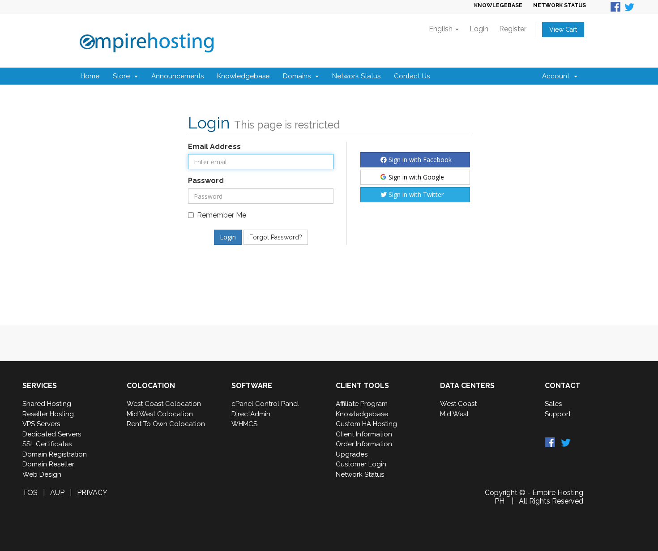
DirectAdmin (250, 414)
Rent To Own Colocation (166, 424)
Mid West (454, 414)
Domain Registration (54, 454)
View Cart (563, 29)
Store (123, 76)
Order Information (364, 444)
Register (512, 29)
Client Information (364, 434)
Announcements (177, 76)
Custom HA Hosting (366, 424)
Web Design (41, 474)
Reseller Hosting (48, 414)
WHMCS (244, 424)
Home (90, 76)
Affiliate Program (362, 404)
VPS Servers (41, 424)
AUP (57, 492)
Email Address (214, 146)
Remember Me (221, 215)
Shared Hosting (46, 404)
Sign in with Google (415, 177)
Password (206, 180)
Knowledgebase (243, 76)
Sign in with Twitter (415, 194)
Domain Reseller (48, 464)
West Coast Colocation (164, 404)
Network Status (356, 76)
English (441, 29)
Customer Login (361, 464)
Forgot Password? (275, 237)
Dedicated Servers (51, 434)
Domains (298, 76)
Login (479, 29)
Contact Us (412, 76)
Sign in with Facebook (419, 159)
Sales (553, 404)
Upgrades (351, 454)
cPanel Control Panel (265, 404)
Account (557, 76)
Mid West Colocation (160, 414)
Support (558, 414)
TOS (30, 492)
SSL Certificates (47, 444)
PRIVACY (92, 492)
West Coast (458, 404)
